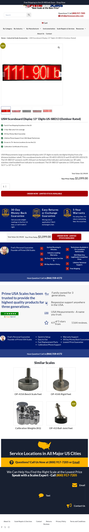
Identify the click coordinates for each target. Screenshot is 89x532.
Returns (49, 521)
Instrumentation (49, 29)
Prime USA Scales (44, 5)
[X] (5, 527)
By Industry (18, 29)
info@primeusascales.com (72, 16)
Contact (49, 34)
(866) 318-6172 (54, 278)
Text (47, 495)
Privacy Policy (61, 521)
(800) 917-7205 (78, 13)
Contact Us (79, 505)
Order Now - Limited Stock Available (44, 194)
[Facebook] (1, 527)
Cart (45, 23)
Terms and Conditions (77, 521)
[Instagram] (9, 527)
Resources (80, 29)
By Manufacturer (32, 29)
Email (76, 462)
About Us (40, 34)
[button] (59, 47)
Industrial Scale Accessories (17, 38)
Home (3, 38)
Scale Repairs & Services (65, 29)
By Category (7, 29)
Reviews (46, 524)
